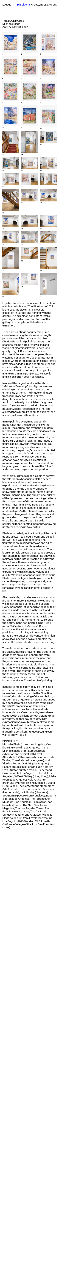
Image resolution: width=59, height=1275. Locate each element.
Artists (35, 4)
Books (44, 4)
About (53, 4)
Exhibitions (23, 4)
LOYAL (6, 4)
